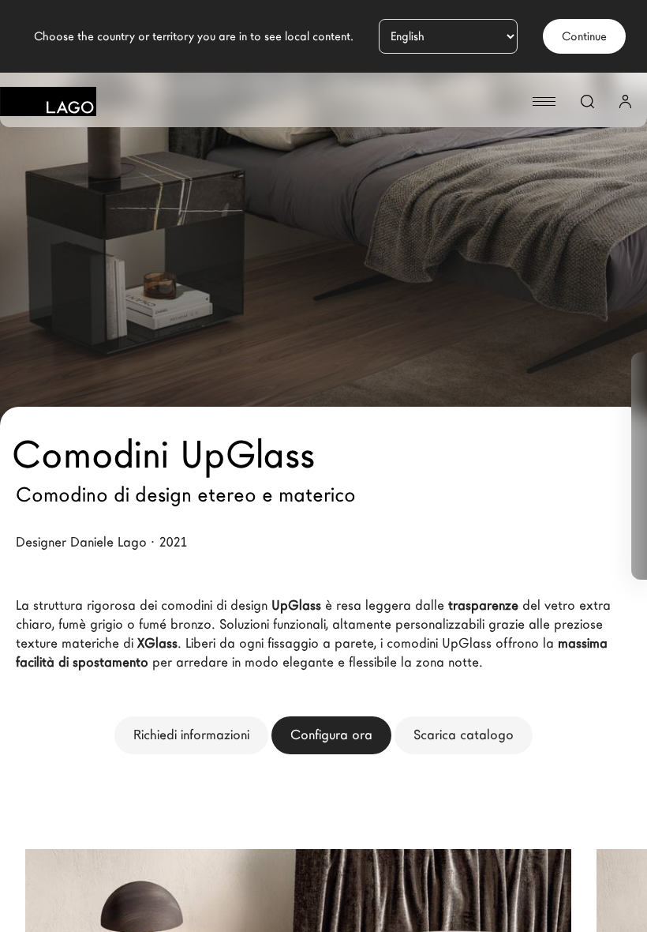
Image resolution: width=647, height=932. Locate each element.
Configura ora (331, 735)
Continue (584, 36)
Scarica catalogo (463, 735)
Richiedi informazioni (191, 735)
